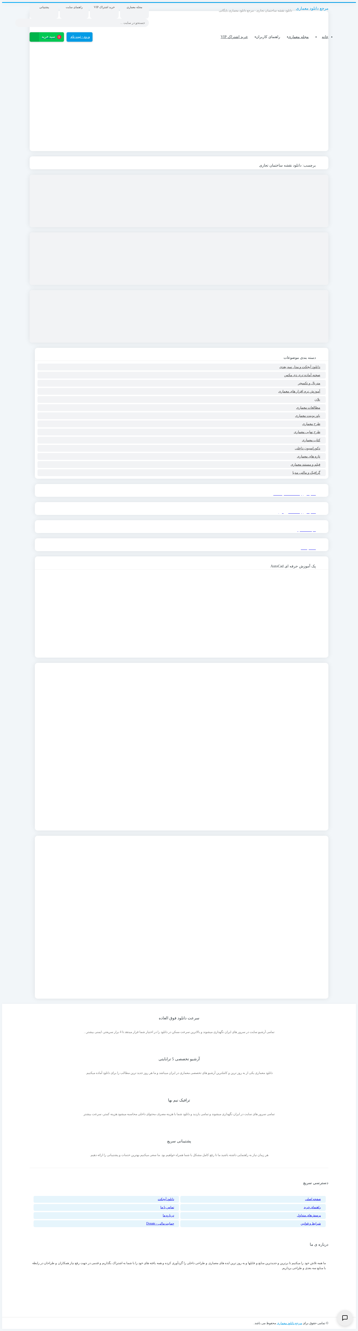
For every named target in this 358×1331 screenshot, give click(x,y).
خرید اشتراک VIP (234, 37)
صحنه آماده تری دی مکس (302, 375)
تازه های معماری (308, 456)
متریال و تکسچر (309, 383)
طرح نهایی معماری (307, 432)
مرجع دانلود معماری (289, 1323)
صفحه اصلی (313, 1199)
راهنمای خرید (312, 1207)
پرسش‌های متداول (309, 1215)
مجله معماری (298, 37)
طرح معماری (311, 424)
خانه (325, 37)
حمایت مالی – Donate (160, 1223)
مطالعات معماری (308, 407)
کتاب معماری (311, 440)
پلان (317, 399)
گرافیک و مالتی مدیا (306, 473)
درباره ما (168, 1215)
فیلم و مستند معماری (305, 464)
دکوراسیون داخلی (307, 448)
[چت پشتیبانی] (345, 1318)
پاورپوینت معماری (307, 416)
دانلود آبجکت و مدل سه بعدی (299, 367)
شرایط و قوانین (311, 1223)
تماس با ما (167, 1207)
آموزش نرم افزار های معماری (299, 391)
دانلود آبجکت (166, 1199)
